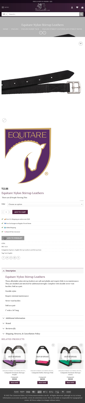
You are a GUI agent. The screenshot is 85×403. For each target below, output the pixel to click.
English (14, 29)
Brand (8, 323)
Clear (81, 200)
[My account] (72, 7)
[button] (5, 7)
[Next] (83, 365)
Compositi (14, 377)
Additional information (15, 318)
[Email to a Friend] (11, 257)
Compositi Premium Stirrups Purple (14, 374)
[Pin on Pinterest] (14, 257)
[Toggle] (4, 270)
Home (5, 29)
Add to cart (20, 212)
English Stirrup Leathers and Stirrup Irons (62, 29)
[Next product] (40, 32)
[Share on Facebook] (3, 257)
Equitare (11, 250)
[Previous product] (44, 32)
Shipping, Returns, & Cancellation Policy (23, 333)
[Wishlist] (77, 7)
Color (3, 204)
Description (11, 271)
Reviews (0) (10, 328)
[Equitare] (28, 156)
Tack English (8, 253)
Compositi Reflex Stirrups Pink (42, 373)
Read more (14, 382)
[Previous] (1, 365)
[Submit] (81, 14)
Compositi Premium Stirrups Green (70, 374)
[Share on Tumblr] (18, 257)
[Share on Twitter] (7, 257)
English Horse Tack (30, 29)
